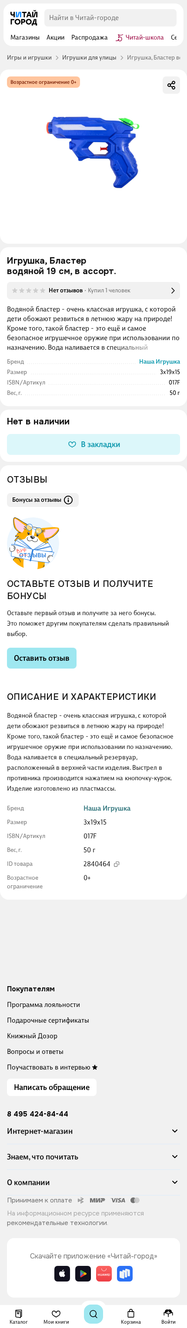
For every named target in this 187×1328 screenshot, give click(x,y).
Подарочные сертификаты (48, 1020)
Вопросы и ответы (35, 1051)
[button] (93, 1135)
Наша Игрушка (159, 361)
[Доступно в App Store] (62, 1274)
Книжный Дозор (32, 1036)
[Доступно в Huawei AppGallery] (104, 1274)
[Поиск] (93, 1314)
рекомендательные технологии (57, 1223)
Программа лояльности (43, 1004)
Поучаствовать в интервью (48, 1067)
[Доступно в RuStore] (125, 1274)
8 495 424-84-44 (37, 1114)
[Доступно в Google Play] (83, 1274)
